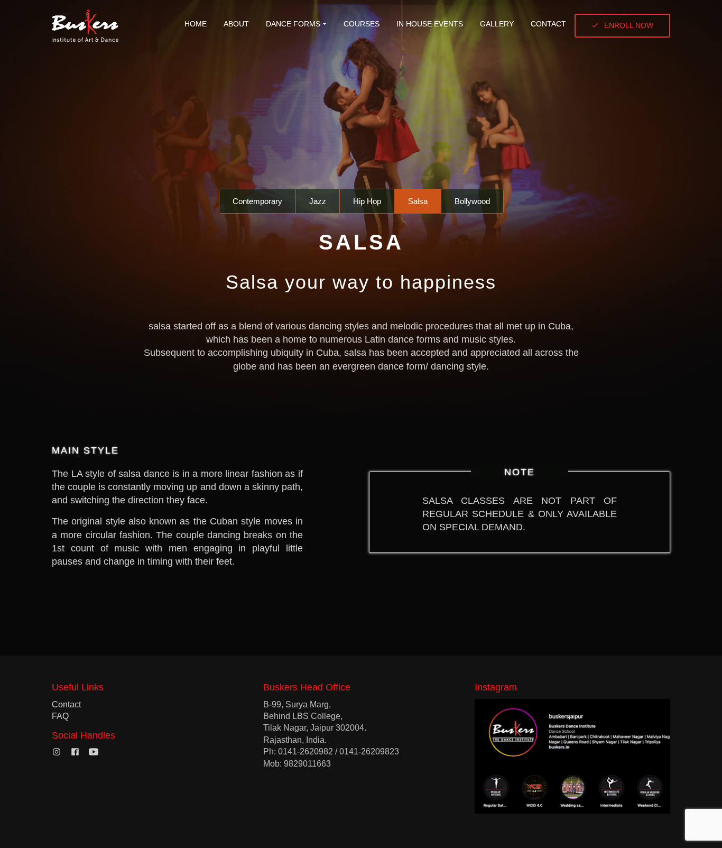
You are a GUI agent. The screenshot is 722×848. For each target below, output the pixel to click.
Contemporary (257, 201)
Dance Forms (293, 24)
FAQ (60, 716)
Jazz (317, 201)
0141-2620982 (305, 751)
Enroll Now (628, 25)
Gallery (497, 24)
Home (195, 24)
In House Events (429, 24)
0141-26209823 (369, 751)
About (236, 24)
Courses (361, 24)
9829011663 (307, 763)
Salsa (418, 201)
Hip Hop (367, 201)
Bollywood (472, 201)
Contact (548, 24)
